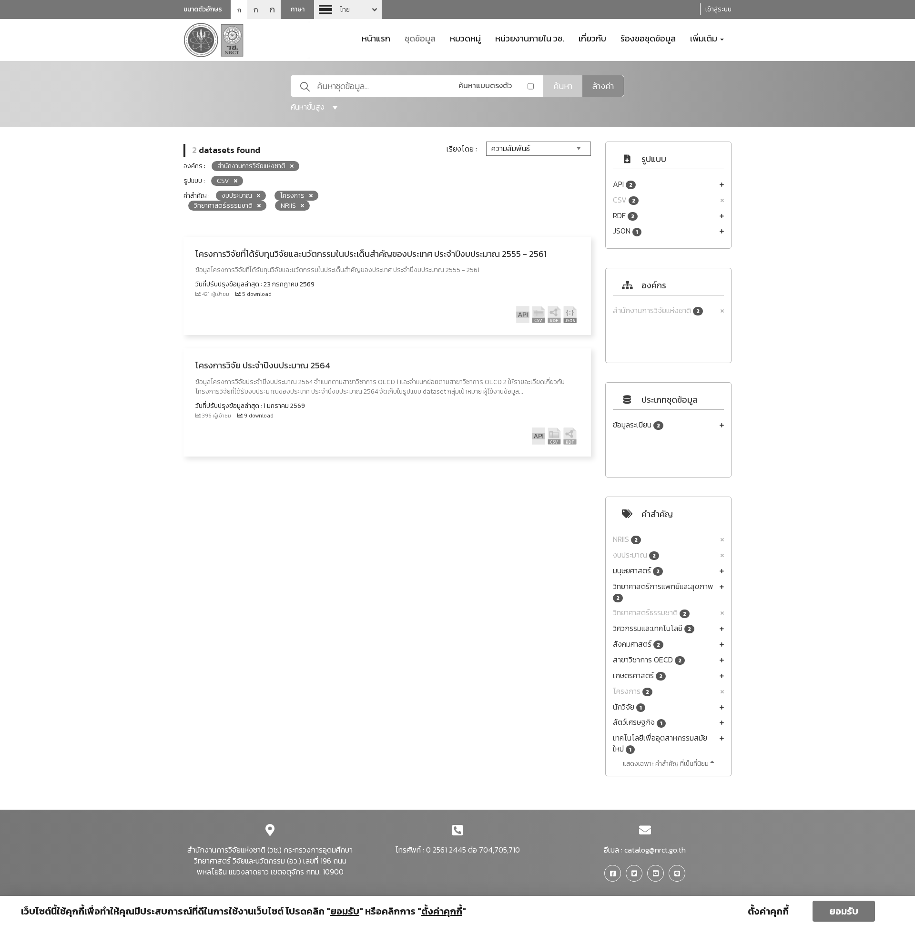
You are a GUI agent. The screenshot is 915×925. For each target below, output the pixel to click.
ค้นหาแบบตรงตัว (485, 85)
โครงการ (631, 691)
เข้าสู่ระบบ (718, 9)
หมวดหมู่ (465, 37)
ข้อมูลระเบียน (636, 424)
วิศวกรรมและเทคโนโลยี (652, 628)
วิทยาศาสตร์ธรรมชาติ (649, 612)
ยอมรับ (843, 911)
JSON (625, 230)
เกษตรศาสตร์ (637, 675)
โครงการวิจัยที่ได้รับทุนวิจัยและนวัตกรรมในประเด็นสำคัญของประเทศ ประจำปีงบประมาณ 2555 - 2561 (371, 253)
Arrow (348, 9)
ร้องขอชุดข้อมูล (648, 37)
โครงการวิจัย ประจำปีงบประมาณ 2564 (262, 365)
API (622, 184)
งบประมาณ (634, 554)
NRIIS (625, 539)
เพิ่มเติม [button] (704, 37)
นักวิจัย (627, 706)
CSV (624, 199)
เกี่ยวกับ (592, 37)
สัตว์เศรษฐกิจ (637, 722)
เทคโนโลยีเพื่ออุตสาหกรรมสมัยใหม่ (660, 743)
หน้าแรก (376, 37)
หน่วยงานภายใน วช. (529, 37)
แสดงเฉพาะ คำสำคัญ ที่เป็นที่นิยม (666, 764)
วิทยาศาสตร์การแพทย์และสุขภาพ (663, 591)
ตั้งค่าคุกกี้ (768, 911)
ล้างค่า (603, 86)
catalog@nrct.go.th (655, 849)
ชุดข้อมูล (420, 37)
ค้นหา (562, 86)
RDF (623, 215)
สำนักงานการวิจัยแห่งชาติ (656, 310)
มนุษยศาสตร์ (636, 570)
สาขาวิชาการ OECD (647, 659)
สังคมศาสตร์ (636, 644)
